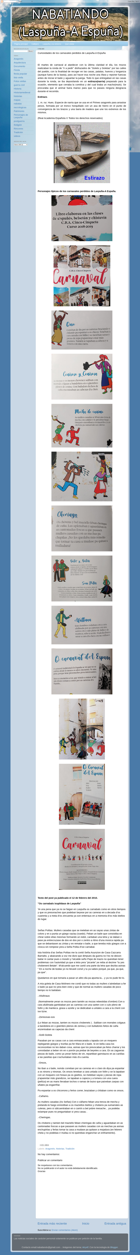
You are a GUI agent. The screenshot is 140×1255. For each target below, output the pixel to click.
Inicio (85, 1223)
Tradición (69, 1149)
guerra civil (19, 85)
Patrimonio (19, 111)
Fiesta (17, 70)
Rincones (18, 129)
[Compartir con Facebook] (46, 1145)
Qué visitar (69, 44)
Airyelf (85, 1247)
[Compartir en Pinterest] (48, 1145)
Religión (18, 125)
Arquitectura (20, 62)
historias (60, 1149)
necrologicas (20, 107)
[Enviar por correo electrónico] (41, 1145)
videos (17, 136)
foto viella (18, 77)
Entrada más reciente (52, 1223)
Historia (17, 89)
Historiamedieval (22, 92)
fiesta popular (20, 74)
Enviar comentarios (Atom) (65, 1230)
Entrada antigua (115, 1223)
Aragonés (50, 1149)
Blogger (114, 1247)
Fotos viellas (20, 81)
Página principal (21, 44)
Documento (19, 66)
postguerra (19, 121)
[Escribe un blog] (43, 1145)
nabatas (18, 103)
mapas (17, 100)
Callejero (35, 44)
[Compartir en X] (44, 1145)
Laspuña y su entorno (52, 44)
